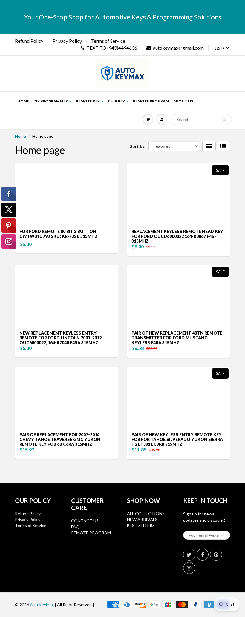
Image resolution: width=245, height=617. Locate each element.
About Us (183, 101)
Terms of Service (108, 41)
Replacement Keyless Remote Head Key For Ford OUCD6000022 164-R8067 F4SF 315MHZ (177, 236)
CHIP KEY (116, 101)
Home (23, 101)
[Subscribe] (222, 535)
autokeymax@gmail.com (178, 47)
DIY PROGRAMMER (50, 101)
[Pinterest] (216, 555)
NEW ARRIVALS (142, 519)
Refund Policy (29, 41)
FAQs (76, 526)
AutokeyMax (42, 604)
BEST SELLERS (141, 525)
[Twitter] (189, 555)
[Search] (224, 120)
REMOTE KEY (88, 101)
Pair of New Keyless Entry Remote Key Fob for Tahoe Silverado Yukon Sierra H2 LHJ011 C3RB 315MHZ (177, 439)
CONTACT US (85, 520)
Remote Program (151, 101)
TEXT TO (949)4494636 (111, 47)
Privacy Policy (67, 41)
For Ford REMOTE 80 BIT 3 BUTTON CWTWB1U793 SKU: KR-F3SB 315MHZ (58, 234)
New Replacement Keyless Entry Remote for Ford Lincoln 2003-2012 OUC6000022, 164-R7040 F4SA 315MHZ (60, 337)
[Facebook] (203, 555)
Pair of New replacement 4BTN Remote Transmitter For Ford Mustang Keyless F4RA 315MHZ (176, 337)
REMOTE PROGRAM (91, 532)
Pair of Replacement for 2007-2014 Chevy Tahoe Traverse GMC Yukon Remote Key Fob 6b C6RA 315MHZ (59, 439)
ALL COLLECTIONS (146, 513)
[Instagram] (189, 568)
